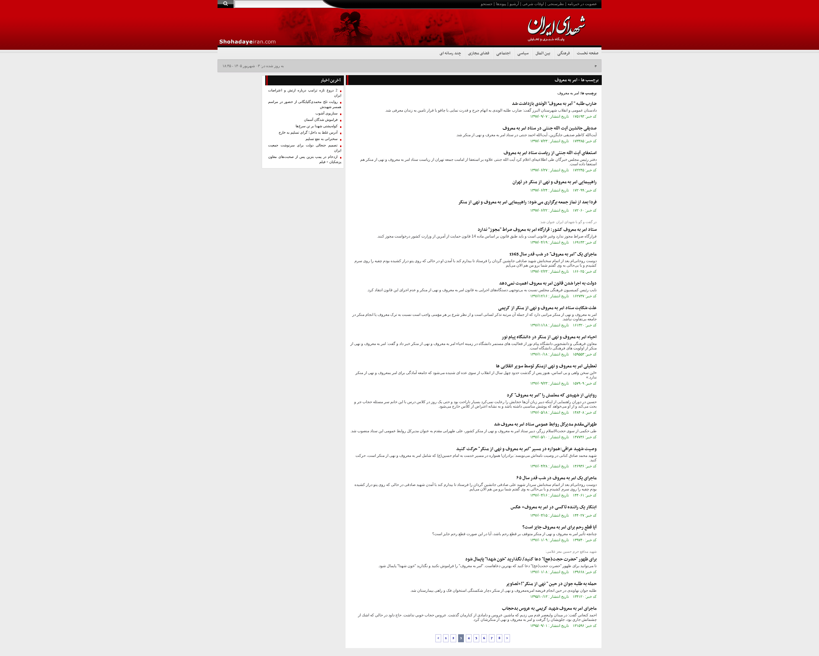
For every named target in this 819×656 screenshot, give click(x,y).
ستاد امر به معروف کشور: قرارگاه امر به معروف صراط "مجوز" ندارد (537, 230)
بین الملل (543, 53)
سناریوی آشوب (326, 113)
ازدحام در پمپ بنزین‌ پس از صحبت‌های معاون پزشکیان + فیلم (304, 159)
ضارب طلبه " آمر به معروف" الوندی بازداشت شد (554, 104)
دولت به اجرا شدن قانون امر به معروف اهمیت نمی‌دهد (548, 283)
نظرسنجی (555, 4)
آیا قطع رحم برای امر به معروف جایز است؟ (559, 527)
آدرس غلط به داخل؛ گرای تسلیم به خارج (308, 132)
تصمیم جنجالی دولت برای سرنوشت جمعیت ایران (304, 148)
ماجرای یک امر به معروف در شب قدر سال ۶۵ (557, 478)
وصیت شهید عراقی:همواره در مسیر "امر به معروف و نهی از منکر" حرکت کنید (526, 449)
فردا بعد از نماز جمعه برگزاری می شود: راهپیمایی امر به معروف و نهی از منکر (527, 202)
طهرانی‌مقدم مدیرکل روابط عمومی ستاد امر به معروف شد (545, 424)
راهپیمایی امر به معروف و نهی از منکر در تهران (555, 182)
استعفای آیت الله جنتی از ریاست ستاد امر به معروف (550, 153)
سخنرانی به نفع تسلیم (322, 139)
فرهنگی (563, 53)
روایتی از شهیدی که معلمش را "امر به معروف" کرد (552, 395)
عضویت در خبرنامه (582, 4)
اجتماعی (503, 53)
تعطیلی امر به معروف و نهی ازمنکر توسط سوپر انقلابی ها (546, 366)
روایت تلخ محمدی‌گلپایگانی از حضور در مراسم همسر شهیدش (304, 104)
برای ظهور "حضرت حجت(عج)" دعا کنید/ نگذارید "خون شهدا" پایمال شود (531, 559)
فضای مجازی (478, 53)
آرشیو (514, 4)
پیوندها (501, 4)
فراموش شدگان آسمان (321, 119)
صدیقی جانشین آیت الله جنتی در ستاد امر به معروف (550, 128)
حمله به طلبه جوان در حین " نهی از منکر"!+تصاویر (551, 584)
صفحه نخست (587, 53)
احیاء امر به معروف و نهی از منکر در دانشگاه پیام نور (549, 337)
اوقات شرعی (533, 4)
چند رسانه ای (450, 53)
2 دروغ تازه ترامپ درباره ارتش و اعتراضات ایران (304, 93)
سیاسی (523, 53)
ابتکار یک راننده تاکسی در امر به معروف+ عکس (554, 507)
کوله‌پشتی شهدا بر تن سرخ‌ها (317, 126)
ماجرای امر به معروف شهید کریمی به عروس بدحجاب (549, 609)
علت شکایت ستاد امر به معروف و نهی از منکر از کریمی (547, 308)
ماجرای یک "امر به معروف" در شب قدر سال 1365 (553, 254)
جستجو (486, 4)
